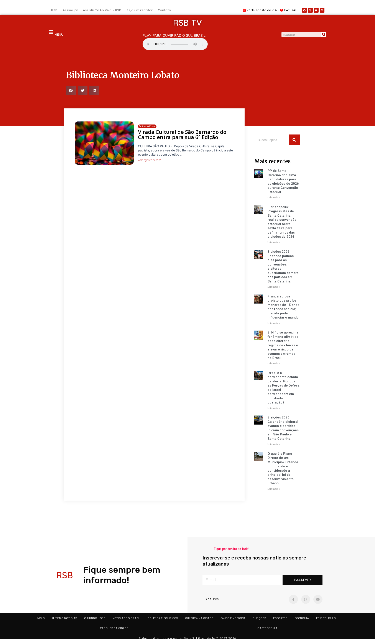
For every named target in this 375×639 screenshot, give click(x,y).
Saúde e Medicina (233, 618)
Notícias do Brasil (126, 618)
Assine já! (70, 10)
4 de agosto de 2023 (150, 160)
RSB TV (187, 22)
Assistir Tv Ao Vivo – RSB (102, 10)
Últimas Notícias (64, 618)
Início (40, 618)
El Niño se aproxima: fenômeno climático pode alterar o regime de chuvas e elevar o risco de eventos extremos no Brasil (283, 345)
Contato (164, 10)
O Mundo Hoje (94, 618)
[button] (71, 90)
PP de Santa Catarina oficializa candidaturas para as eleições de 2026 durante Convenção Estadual (283, 181)
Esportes (280, 618)
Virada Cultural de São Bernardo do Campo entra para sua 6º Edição (182, 134)
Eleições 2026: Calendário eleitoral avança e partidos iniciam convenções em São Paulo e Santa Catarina (283, 428)
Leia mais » (274, 197)
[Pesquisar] (323, 34)
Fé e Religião (326, 618)
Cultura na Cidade (199, 618)
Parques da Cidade (114, 628)
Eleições (259, 618)
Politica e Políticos (163, 618)
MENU (58, 34)
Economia (301, 618)
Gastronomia (267, 628)
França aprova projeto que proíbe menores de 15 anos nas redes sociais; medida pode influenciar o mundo (283, 307)
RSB (54, 10)
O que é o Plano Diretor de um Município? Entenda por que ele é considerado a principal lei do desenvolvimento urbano (283, 468)
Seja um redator (140, 10)
